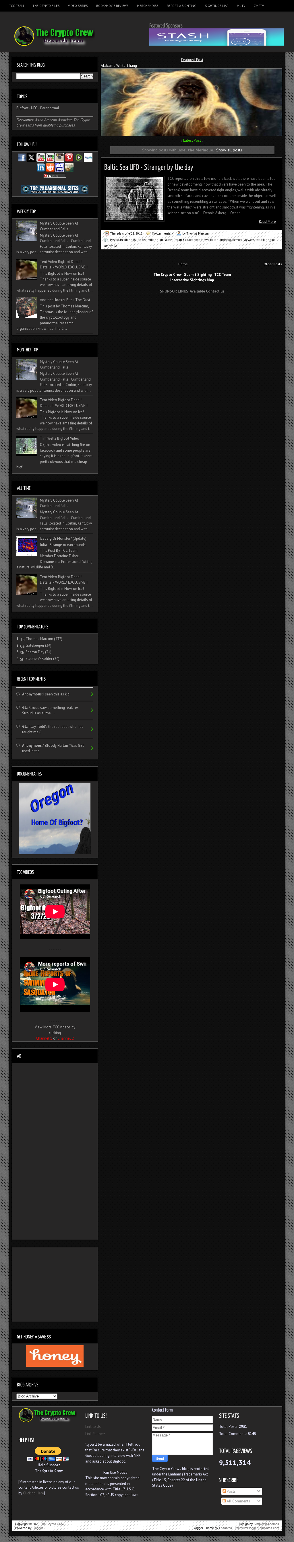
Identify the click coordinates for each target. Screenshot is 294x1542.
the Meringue (265, 240)
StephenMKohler (39, 658)
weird (113, 246)
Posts (231, 1491)
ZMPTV (259, 6)
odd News (202, 240)
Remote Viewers (243, 240)
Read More (267, 221)
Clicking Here (33, 1493)
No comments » (162, 233)
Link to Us (93, 1426)
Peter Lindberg (220, 240)
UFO (34, 108)
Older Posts (273, 264)
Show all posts (229, 150)
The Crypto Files (45, 6)
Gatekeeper (35, 645)
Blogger (37, 1528)
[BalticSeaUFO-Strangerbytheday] (148, 166)
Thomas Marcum (39, 638)
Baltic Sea (139, 240)
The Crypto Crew (52, 1524)
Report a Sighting (181, 6)
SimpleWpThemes (266, 1524)
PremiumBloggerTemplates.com (257, 1528)
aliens (128, 240)
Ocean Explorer (183, 240)
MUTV (241, 6)
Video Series (78, 6)
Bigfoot (22, 108)
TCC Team (16, 6)
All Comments (238, 1501)
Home (183, 264)
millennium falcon (160, 240)
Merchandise (147, 6)
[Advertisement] (192, 308)
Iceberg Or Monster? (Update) (63, 538)
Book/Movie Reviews (112, 6)
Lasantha (225, 1528)
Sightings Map (216, 6)
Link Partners (95, 1433)
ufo (106, 246)
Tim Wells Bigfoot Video (59, 438)
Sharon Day (35, 652)
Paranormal (49, 108)
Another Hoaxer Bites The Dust (65, 299)
